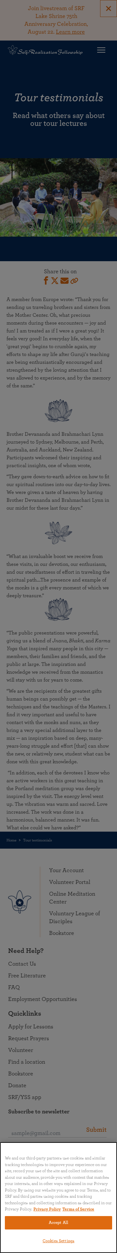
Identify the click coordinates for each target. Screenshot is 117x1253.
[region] (58, 1197)
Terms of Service (78, 1209)
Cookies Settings (58, 1241)
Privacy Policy (47, 1209)
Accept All (58, 1223)
